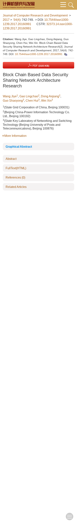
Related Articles (16, 186)
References (15, 177)
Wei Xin (46, 100)
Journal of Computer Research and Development (35, 15)
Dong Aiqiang (50, 96)
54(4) (16, 19)
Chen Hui (32, 100)
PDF (40, 65)
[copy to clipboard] (65, 54)
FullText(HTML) (16, 168)
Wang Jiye (10, 96)
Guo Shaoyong (13, 100)
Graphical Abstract (19, 146)
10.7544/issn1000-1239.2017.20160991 (38, 54)
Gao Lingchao (28, 96)
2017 (6, 19)
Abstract (11, 158)
